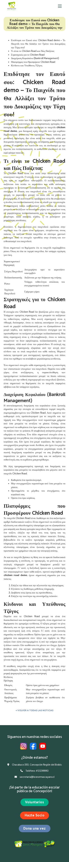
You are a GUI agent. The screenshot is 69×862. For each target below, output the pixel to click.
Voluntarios (34, 802)
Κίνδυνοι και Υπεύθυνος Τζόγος (26, 65)
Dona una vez (34, 828)
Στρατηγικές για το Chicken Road (28, 54)
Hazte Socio (35, 815)
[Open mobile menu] (60, 6)
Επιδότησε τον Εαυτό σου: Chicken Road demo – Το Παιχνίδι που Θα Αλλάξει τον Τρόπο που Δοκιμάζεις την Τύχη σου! (38, 44)
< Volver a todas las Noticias (34, 710)
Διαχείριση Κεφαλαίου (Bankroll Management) (35, 58)
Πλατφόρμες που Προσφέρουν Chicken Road (33, 62)
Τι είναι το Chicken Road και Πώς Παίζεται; (33, 51)
